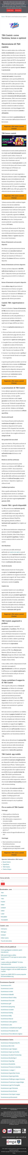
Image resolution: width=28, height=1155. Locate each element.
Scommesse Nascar (7, 1018)
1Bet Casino (6, 867)
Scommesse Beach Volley (9, 997)
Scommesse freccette (7, 1000)
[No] (26, 6)
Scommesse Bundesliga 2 (9, 1058)
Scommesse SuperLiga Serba (10, 1076)
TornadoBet (4, 920)
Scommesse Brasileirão (8, 1064)
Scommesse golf (6, 1003)
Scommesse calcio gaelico (9, 1022)
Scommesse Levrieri (7, 988)
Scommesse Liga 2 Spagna (9, 1049)
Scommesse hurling (7, 1012)
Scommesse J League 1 (8, 1070)
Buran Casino (7, 862)
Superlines (6, 864)
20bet (2, 905)
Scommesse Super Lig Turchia (10, 1052)
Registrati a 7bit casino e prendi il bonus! (14, 127)
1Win (2, 898)
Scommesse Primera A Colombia (11, 1067)
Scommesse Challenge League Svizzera (13, 1079)
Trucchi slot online (6, 941)
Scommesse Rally (6, 1015)
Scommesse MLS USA (7, 1046)
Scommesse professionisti (9, 1097)
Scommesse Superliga (7, 1061)
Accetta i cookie (10, 10)
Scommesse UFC (6, 985)
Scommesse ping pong (8, 1006)
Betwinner (4, 895)
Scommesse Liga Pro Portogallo (10, 1085)
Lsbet (2, 914)
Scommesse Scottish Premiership (11, 1055)
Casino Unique (7, 869)
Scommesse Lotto (6, 1025)
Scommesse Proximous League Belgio (12, 1082)
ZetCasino (4, 929)
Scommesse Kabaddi (7, 994)
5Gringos (3, 932)
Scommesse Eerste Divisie (9, 1091)
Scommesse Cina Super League (10, 1094)
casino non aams (15, 552)
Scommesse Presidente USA (9, 1031)
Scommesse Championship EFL (10, 1043)
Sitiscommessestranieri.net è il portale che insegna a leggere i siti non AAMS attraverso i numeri (14, 969)
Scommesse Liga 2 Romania (9, 1088)
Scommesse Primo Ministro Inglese (11, 1034)
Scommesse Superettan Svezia (10, 1073)
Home (2, 16)
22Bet (2, 911)
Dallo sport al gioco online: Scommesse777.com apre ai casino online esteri (13, 957)
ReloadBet (4, 917)
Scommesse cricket (7, 991)
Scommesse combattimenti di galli (11, 1028)
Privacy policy (18, 10)
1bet (2, 892)
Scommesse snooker (7, 1009)
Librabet (3, 908)
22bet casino (5, 938)
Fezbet (3, 901)
